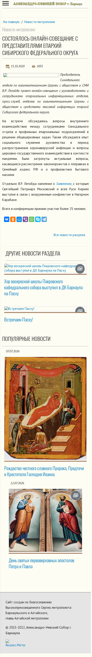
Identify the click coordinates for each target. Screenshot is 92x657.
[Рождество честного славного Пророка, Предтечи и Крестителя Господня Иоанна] (45, 408)
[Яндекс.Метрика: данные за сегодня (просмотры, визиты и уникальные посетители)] (15, 642)
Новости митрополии (39, 22)
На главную (11, 22)
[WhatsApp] (31, 219)
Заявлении (64, 184)
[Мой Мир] (19, 219)
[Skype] (38, 219)
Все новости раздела (69, 235)
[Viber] (25, 219)
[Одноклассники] (13, 219)
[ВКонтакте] (6, 219)
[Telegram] (44, 219)
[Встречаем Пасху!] (45, 308)
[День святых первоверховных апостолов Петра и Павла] (45, 520)
